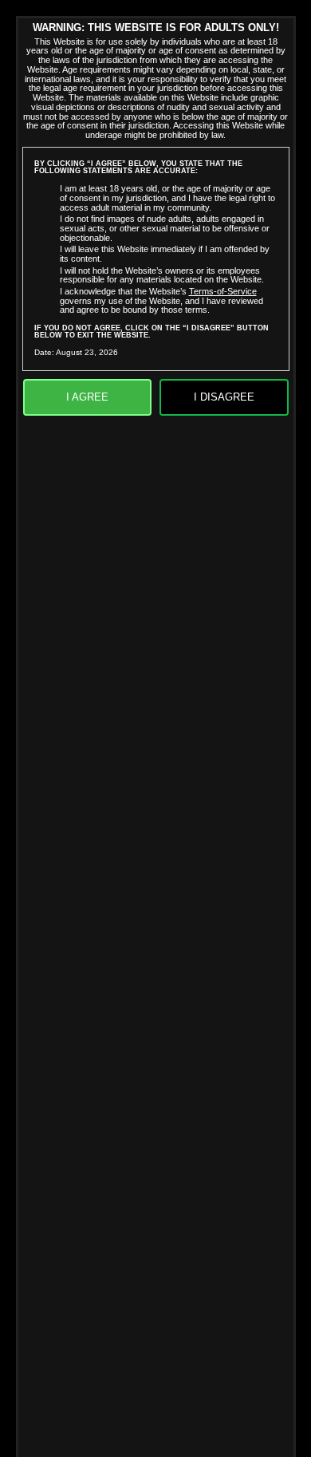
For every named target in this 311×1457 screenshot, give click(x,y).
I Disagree (224, 397)
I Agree (87, 397)
